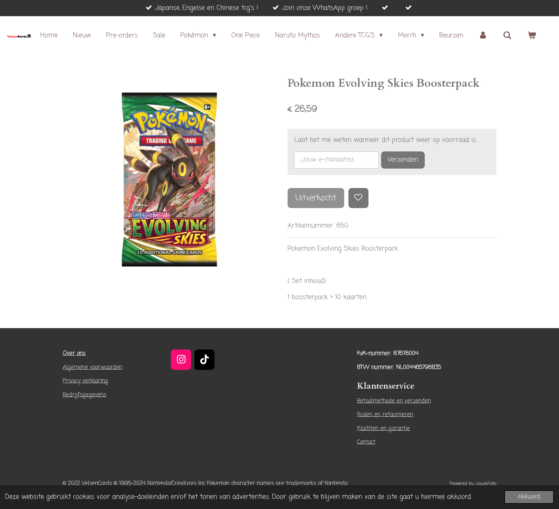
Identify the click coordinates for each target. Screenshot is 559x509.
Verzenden (403, 160)
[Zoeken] (507, 36)
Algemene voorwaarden (92, 367)
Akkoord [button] (529, 496)
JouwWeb (485, 483)
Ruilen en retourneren (385, 415)
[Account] (483, 35)
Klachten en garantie (383, 429)
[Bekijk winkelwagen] (531, 35)
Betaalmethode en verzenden (394, 401)
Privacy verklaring (85, 381)
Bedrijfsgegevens (84, 395)
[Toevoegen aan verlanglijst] (358, 198)
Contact (366, 442)
